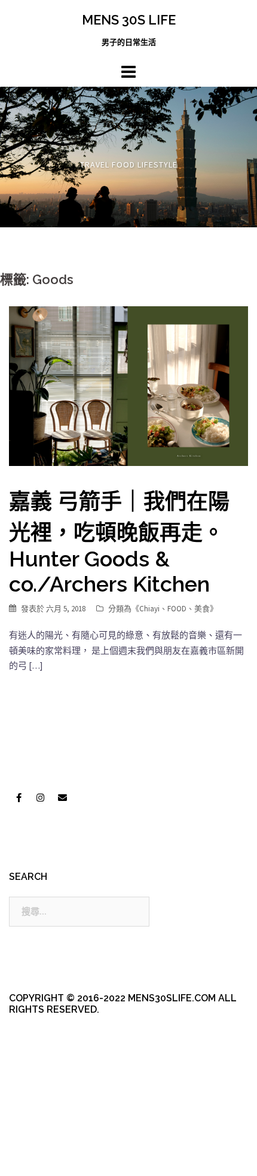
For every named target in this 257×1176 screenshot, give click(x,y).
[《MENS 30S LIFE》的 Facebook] (18, 797)
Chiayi (149, 609)
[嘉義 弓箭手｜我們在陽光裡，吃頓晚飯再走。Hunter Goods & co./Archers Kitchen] (128, 385)
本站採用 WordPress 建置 (58, 1135)
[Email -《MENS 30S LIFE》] (62, 797)
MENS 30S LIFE (129, 20)
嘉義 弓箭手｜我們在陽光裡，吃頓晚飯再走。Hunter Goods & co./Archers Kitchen (119, 542)
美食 (202, 609)
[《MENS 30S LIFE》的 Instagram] (40, 797)
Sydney (33, 1156)
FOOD (176, 609)
